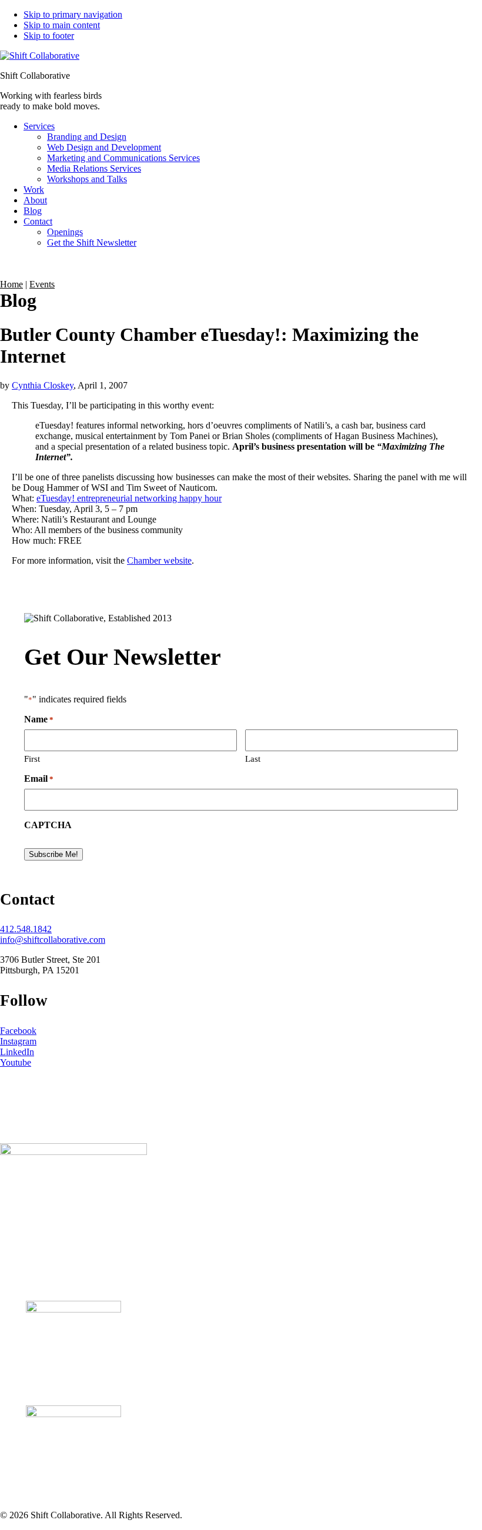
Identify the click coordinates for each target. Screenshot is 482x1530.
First (32, 759)
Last (252, 759)
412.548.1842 (26, 929)
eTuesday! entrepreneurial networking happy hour (129, 498)
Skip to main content (62, 25)
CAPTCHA (48, 825)
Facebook (18, 1031)
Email (38, 779)
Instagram (18, 1041)
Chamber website (159, 560)
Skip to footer (49, 36)
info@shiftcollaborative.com (52, 940)
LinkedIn (17, 1052)
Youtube (15, 1062)
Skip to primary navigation (73, 14)
